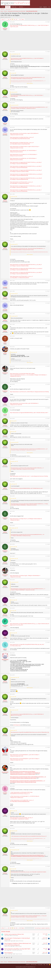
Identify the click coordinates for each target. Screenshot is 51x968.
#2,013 (48, 313)
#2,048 (48, 847)
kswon (5, 950)
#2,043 (48, 747)
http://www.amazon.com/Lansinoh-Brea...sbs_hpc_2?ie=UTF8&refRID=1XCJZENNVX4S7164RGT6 (21, 818)
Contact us (28, 964)
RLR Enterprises (16, 725)
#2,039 (48, 675)
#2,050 (48, 908)
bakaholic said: (13, 910)
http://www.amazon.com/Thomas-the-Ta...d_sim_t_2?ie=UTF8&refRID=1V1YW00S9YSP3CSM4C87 (21, 182)
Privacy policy (39, 964)
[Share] (46, 22)
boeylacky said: (13, 461)
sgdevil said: (13, 730)
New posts (3, 9)
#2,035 (48, 618)
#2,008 (48, 194)
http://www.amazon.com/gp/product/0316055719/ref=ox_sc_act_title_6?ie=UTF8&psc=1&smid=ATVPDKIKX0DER (26, 163)
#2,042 (48, 727)
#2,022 (48, 429)
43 (16, 19)
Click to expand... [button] (30, 83)
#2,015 (48, 336)
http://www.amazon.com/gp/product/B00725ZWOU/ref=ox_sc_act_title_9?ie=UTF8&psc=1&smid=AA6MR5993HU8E (26, 174)
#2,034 (48, 608)
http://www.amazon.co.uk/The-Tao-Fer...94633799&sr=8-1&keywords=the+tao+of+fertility (29, 391)
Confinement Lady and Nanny (17, 950)
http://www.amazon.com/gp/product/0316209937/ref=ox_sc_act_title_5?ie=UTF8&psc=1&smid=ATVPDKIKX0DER (26, 167)
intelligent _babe (7, 940)
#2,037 (48, 642)
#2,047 (48, 828)
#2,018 (48, 384)
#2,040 (48, 694)
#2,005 (48, 102)
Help (44, 964)
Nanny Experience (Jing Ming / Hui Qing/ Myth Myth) (17, 949)
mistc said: (13, 498)
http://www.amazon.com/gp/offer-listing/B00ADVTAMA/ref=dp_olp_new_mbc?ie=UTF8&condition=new (30, 732)
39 (8, 19)
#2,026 (48, 496)
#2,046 (48, 808)
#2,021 (48, 418)
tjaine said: (13, 431)
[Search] (49, 7)
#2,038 (48, 652)
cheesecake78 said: (14, 849)
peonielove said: (14, 710)
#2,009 (48, 241)
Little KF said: (13, 196)
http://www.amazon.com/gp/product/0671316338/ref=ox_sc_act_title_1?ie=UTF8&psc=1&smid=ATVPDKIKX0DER (26, 186)
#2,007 (48, 127)
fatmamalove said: (14, 677)
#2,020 (48, 407)
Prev (3, 19)
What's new (13, 7)
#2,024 (48, 459)
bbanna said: (13, 352)
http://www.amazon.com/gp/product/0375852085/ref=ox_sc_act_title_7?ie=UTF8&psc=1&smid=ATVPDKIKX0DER (26, 190)
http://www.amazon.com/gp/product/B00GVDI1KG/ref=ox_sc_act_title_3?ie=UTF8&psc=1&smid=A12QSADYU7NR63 (26, 171)
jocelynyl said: (13, 92)
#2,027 (48, 511)
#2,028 (48, 525)
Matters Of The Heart (19, 940)
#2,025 (48, 481)
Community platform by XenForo (25, 966)
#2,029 (48, 544)
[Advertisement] (25, 40)
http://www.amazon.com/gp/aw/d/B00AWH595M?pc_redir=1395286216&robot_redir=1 (29, 412)
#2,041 (48, 707)
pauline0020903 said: (14, 54)
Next (23, 19)
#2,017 (48, 366)
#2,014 (48, 324)
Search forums (8, 9)
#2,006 (48, 116)
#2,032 (48, 579)
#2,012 (48, 303)
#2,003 (48, 70)
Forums (8, 7)
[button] (17, 7)
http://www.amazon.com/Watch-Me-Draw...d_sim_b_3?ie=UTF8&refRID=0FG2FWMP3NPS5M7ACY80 (22, 138)
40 (10, 19)
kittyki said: (13, 420)
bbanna (2, 17)
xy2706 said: (13, 484)
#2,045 (48, 786)
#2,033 (48, 597)
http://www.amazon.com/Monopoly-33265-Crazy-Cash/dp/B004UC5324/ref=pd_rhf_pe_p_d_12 (21, 793)
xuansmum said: (14, 105)
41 (12, 19)
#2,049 (48, 866)
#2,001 (48, 21)
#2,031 (48, 568)
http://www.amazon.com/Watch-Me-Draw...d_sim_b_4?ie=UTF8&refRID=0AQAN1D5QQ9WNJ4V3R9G (22, 143)
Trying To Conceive (18, 946)
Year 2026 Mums (15, 935)
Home (3, 7)
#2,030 (48, 556)
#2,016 (48, 346)
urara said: (13, 73)
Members (21, 7)
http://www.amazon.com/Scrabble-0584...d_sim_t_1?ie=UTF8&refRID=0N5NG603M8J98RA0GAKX (22, 801)
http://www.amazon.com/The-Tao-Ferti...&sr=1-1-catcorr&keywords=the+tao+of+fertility (29, 476)
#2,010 (48, 280)
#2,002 (48, 51)
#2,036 (48, 630)
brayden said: (13, 830)
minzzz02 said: (13, 244)
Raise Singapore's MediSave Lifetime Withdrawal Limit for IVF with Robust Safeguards (17, 944)
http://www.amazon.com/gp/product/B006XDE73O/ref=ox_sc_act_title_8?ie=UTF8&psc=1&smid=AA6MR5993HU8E (26, 178)
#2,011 (48, 291)
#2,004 (48, 89)
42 (14, 19)
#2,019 (48, 397)
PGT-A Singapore (8, 952)
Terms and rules (34, 964)
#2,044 (48, 765)
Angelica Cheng (7, 946)
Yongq (5, 935)
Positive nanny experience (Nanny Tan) (14, 934)
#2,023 (48, 439)
